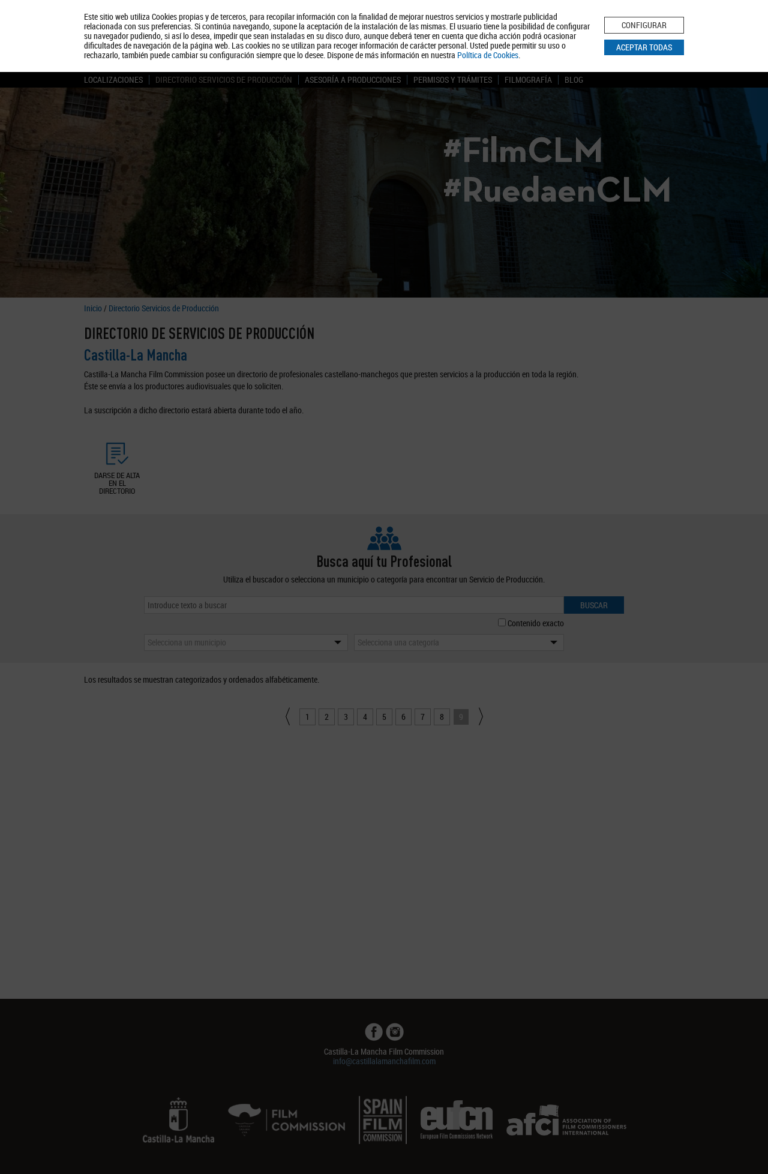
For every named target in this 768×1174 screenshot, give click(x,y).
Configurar (644, 25)
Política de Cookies (487, 55)
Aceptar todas (644, 47)
